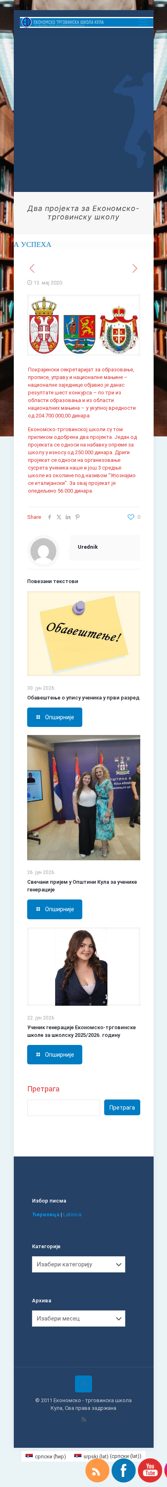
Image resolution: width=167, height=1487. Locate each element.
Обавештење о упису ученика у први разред (83, 698)
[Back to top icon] (83, 1383)
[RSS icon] (84, 1419)
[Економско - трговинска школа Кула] (87, 22)
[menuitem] (45, 1456)
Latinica (72, 1214)
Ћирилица (46, 1214)
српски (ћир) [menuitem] (50, 1456)
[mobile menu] (143, 22)
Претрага (43, 1089)
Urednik (88, 547)
